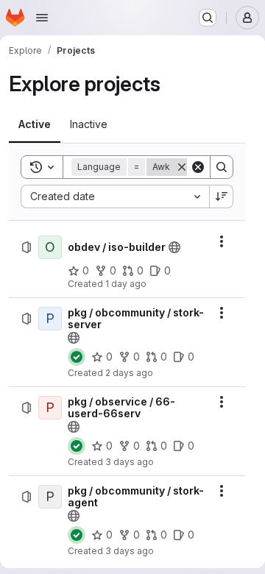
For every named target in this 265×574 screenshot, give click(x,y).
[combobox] (115, 196)
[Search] (221, 167)
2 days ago (129, 372)
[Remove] (182, 167)
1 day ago (125, 283)
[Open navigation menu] (42, 17)
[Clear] (198, 167)
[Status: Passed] (76, 357)
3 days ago (129, 461)
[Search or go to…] (207, 17)
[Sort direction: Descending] (221, 196)
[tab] (34, 124)
